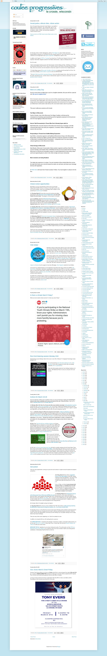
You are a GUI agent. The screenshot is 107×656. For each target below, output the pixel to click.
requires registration (49, 55)
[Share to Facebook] (61, 83)
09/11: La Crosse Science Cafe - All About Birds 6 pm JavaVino (87, 140)
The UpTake (84, 331)
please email (43, 279)
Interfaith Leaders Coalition (87, 271)
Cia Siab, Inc (84, 227)
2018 (83, 425)
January (85, 423)
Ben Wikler (48, 271)
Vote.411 (84, 345)
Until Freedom (85, 334)
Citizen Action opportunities (39, 184)
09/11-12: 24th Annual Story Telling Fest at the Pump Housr (87, 135)
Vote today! (34, 245)
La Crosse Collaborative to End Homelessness (87, 284)
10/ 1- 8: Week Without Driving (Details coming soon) (88, 169)
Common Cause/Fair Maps (87, 233)
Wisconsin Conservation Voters (48, 216)
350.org (83, 208)
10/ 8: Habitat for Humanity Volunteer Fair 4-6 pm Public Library (87, 174)
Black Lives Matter (85, 215)
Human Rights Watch (86, 268)
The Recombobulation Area (87, 330)
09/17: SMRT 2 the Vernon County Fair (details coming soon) (87, 149)
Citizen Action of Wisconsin (87, 229)
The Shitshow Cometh (18, 146)
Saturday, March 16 (38, 402)
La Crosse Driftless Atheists (87, 288)
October (85, 388)
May (84, 397)
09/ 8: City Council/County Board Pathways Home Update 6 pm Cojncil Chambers (87, 119)
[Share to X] (59, 83)
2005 (83, 444)
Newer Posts (33, 636)
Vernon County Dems (86, 344)
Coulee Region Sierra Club (87, 246)
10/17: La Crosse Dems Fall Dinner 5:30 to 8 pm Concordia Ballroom (87, 185)
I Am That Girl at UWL (86, 269)
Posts (15, 14)
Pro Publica (84, 309)
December (85, 385)
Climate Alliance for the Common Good (86, 231)
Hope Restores (85, 266)
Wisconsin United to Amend (87, 362)
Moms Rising (84, 300)
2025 (83, 373)
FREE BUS (34, 169)
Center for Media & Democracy (86, 223)
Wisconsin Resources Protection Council (86, 361)
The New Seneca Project (87, 327)
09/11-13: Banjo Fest (86, 138)
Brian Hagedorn (60, 265)
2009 (83, 437)
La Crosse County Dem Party (88, 286)
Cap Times (84, 218)
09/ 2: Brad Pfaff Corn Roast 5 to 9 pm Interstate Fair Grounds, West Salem (88, 101)
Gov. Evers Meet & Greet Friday (41, 570)
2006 (83, 442)
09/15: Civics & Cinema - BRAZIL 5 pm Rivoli (87, 144)
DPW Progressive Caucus (87, 256)
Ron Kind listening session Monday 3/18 (44, 356)
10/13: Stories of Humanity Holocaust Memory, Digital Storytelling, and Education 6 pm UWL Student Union (88, 181)
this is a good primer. (57, 365)
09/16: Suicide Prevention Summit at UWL (87, 146)
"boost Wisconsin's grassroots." (37, 452)
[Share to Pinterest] (62, 83)
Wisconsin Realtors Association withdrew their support (41, 415)
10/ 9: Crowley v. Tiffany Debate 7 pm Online (87, 178)
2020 (83, 382)
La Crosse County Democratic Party (43, 447)
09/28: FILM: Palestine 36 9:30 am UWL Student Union (88, 163)
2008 (83, 439)
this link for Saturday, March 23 (63, 258)
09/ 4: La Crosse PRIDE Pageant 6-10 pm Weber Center (87, 112)
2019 (83, 383)
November (85, 387)
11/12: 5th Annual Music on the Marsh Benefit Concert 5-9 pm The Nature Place (88, 194)
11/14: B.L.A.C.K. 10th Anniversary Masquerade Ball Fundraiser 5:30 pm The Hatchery (88, 202)
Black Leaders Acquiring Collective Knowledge (87, 214)
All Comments (17, 16)
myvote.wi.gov (39, 190)
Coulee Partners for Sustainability (86, 241)
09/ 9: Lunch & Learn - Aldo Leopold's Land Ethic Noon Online (87, 132)
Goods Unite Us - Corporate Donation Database (87, 260)
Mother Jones (85, 301)
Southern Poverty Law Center (88, 317)
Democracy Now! (85, 250)
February (85, 422)
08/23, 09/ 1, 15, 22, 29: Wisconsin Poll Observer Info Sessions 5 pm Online (88, 90)
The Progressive (85, 328)
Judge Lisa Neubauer (34, 265)
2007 (83, 441)
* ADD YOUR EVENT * (86, 79)
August (84, 392)
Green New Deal (60, 362)
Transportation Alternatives (19, 154)
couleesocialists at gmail (45, 71)
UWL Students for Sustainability (85, 341)
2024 (83, 375)
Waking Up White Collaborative (85, 348)
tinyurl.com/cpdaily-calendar (36, 232)
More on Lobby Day (37, 90)
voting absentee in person (70, 405)
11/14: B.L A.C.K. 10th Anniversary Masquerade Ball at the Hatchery (88, 197)
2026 (83, 372)
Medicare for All (67, 362)
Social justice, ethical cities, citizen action (44, 23)
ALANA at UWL (85, 211)
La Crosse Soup (85, 290)
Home (54, 636)
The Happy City (56, 52)
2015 (83, 430)
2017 (83, 427)
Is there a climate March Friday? (41, 295)
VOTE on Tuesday (45, 58)
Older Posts (74, 636)
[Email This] (57, 83)
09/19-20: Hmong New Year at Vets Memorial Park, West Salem (88, 157)
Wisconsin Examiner (86, 356)
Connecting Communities (87, 235)
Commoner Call (85, 234)
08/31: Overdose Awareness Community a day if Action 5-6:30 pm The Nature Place (87, 98)
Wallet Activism (17, 147)
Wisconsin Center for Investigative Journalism (87, 352)
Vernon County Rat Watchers (88, 342)
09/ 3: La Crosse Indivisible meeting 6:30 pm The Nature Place (88, 108)
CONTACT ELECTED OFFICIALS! (18, 152)
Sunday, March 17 (49, 402)
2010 (83, 435)
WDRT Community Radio (87, 349)
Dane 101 (84, 249)
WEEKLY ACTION (17, 144)
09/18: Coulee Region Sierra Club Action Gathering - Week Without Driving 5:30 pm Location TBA (88, 153)
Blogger (58, 646)
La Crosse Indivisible (86, 289)
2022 (83, 378)
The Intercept (84, 324)
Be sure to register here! (39, 94)
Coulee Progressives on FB (87, 242)
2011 (83, 434)
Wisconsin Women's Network (88, 364)
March (84, 400)
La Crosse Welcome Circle (87, 292)
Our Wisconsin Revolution (87, 305)
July (84, 393)
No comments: (50, 83)
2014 (83, 432)
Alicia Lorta (43, 271)
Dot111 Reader (85, 254)
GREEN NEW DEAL (36, 521)
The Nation (84, 325)
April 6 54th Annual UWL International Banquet (42, 74)
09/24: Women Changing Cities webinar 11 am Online (87, 161)
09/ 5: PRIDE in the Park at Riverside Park (87, 115)
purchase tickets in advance (36, 77)
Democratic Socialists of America (49, 70)
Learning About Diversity (87, 293)
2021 (83, 380)
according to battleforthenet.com (45, 431)
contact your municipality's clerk (44, 406)
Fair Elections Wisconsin (87, 257)
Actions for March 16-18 (38, 397)
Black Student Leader (86, 217)
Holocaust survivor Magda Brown (46, 194)
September (85, 390)
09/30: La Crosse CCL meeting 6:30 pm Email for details (87, 166)
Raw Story (84, 313)
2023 (83, 377)
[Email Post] (54, 83)
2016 (83, 429)
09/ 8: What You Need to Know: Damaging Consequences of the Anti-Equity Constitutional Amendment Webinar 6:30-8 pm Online (87, 124)
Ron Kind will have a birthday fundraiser (45, 423)
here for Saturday (47, 204)
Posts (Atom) (38, 638)
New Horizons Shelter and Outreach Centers (87, 304)
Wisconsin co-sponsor (40, 523)
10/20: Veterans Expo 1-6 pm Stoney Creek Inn (88, 188)
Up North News (85, 336)
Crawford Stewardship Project (88, 248)
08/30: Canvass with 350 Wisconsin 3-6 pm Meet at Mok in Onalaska (87, 94)
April (84, 398)
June (84, 395)
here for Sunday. (57, 204)
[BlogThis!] (58, 83)
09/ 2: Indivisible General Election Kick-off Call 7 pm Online (87, 105)
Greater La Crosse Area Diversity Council (87, 262)
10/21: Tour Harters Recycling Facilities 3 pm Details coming (88, 191)
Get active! (34, 467)
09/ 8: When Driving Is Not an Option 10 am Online (88, 129)
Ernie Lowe (41, 499)
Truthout (84, 333)
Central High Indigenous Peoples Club (87, 226)
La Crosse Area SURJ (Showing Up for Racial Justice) (86, 279)
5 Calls (83, 210)
